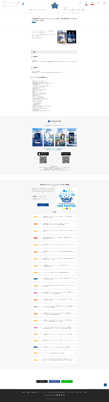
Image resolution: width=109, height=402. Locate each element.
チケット (44, 9)
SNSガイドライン (79, 392)
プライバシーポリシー (70, 392)
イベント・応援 (71, 9)
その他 (83, 12)
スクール (39, 392)
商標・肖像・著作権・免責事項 (59, 392)
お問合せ (85, 392)
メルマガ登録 (49, 392)
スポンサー (64, 12)
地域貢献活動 (33, 392)
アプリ (73, 12)
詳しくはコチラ (43, 204)
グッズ (54, 12)
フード (69, 12)
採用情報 (28, 392)
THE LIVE (78, 12)
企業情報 (23, 392)
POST (43, 381)
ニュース (65, 9)
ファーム (39, 9)
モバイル (44, 392)
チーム (34, 9)
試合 (31, 9)
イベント (42, 12)
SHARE (55, 381)
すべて (26, 12)
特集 (83, 9)
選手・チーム (31, 12)
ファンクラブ (78, 9)
